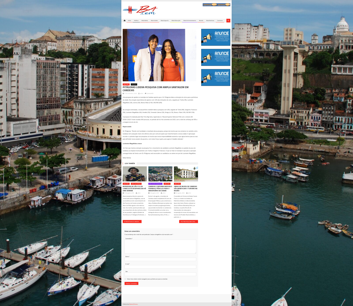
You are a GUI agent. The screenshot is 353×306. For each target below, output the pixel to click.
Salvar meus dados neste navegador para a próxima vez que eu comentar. (147, 279)
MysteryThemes (133, 304)
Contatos (220, 20)
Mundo (201, 20)
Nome (127, 256)
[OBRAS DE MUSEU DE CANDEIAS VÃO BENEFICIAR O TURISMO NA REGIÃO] (186, 173)
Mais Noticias (210, 20)
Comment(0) (150, 93)
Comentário (129, 239)
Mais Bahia (145, 20)
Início (129, 20)
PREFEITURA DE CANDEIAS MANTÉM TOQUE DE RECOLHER (133, 222)
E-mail (127, 264)
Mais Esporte (165, 20)
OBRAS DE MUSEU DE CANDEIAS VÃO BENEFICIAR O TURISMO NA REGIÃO (185, 188)
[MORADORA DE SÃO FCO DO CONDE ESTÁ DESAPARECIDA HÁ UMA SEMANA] (135, 173)
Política (136, 20)
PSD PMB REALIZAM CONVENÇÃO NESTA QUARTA (189, 222)
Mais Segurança (136, 184)
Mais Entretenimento (189, 20)
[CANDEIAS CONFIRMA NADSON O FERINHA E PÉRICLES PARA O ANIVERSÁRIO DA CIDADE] (160, 173)
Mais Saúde (154, 20)
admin (141, 93)
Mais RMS (126, 84)
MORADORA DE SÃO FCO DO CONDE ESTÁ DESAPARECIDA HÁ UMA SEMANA (134, 188)
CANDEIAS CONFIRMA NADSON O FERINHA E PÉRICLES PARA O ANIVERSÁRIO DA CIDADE (160, 188)
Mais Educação (176, 20)
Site (126, 271)
